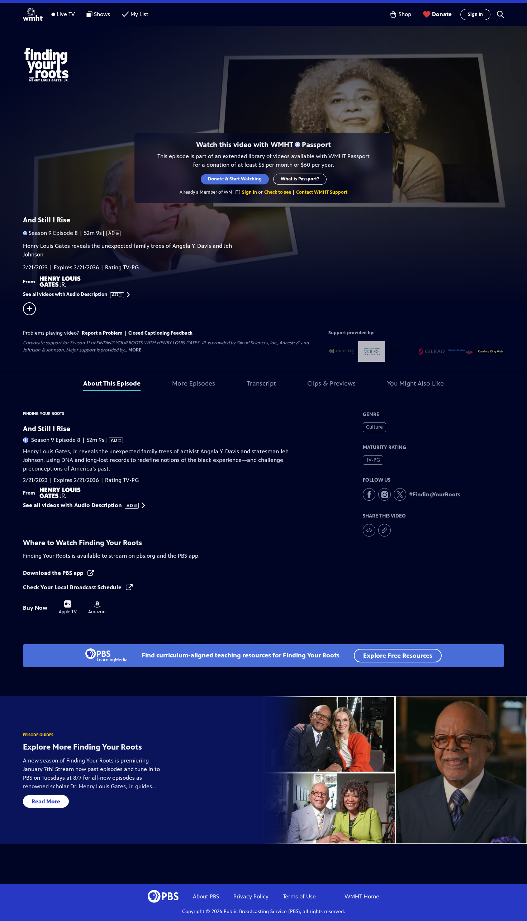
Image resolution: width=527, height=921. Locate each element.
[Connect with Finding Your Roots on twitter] (400, 494)
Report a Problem (102, 333)
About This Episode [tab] (112, 383)
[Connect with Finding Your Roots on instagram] (384, 494)
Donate (442, 14)
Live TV (66, 14)
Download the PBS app (54, 573)
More (134, 350)
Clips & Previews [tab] (331, 383)
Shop (405, 14)
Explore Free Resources (397, 656)
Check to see (277, 192)
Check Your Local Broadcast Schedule (73, 587)
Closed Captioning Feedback (160, 333)
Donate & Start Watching (235, 179)
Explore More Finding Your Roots (82, 747)
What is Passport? (300, 179)
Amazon (97, 608)
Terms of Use (299, 896)
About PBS (206, 896)
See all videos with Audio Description (71, 294)
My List (139, 14)
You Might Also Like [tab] (415, 383)
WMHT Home (362, 896)
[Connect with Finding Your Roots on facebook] (369, 494)
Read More (46, 801)
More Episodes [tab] (193, 383)
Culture (374, 427)
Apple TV (68, 607)
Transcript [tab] (261, 383)
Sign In (475, 14)
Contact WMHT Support (321, 192)
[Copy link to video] (384, 530)
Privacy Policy (251, 896)
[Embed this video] (369, 530)
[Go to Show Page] (273, 64)
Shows (102, 14)
